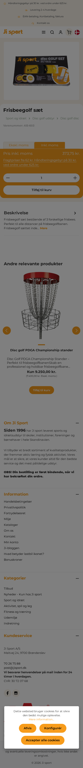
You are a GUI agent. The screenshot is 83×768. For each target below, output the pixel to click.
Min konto (11, 542)
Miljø (7, 519)
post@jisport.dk (15, 668)
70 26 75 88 (12, 663)
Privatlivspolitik (15, 507)
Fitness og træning (17, 612)
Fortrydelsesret (14, 513)
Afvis (27, 728)
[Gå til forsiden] (13, 32)
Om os (8, 530)
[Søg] (52, 32)
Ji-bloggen (11, 548)
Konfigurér (53, 728)
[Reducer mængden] (7, 177)
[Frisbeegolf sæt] (41, 71)
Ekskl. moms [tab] (19, 145)
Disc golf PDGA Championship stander (41, 350)
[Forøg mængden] (75, 177)
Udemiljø (10, 617)
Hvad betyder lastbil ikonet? (24, 554)
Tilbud (8, 588)
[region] (41, 71)
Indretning (11, 623)
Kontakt (9, 536)
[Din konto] (60, 32)
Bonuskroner (13, 559)
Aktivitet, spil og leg (18, 606)
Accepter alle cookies (43, 740)
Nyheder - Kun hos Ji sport (23, 594)
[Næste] (76, 330)
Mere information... (41, 719)
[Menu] (43, 32)
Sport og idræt (14, 600)
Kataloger (11, 525)
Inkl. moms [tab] (49, 145)
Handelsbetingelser (18, 501)
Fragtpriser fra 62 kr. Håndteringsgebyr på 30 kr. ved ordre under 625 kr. (39, 162)
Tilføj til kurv (42, 190)
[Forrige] (7, 330)
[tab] (40, 220)
